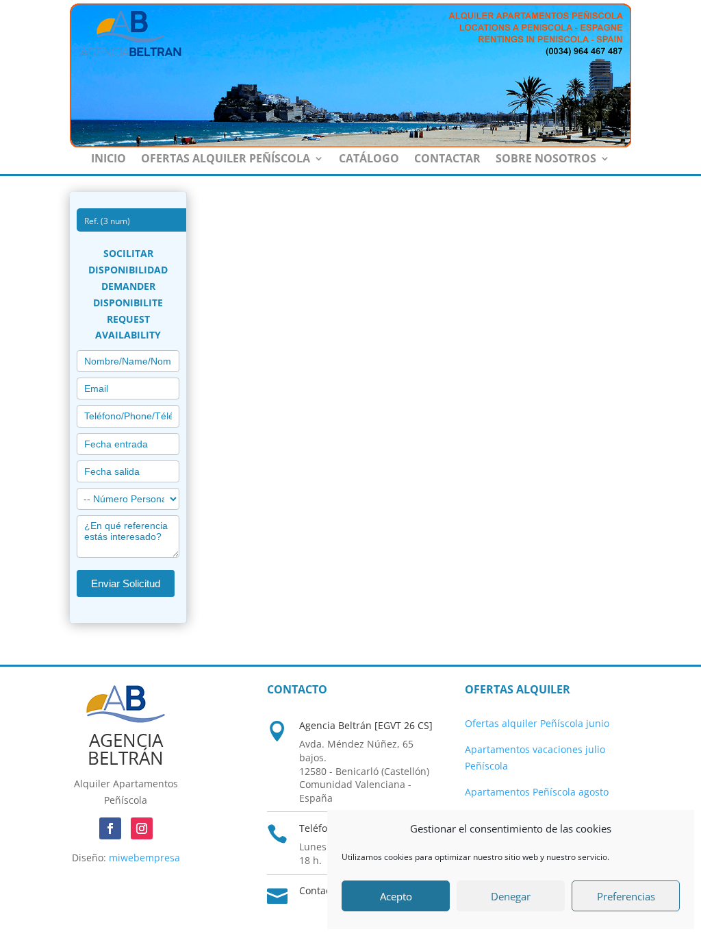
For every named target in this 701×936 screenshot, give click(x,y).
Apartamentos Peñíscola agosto (537, 791)
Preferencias (626, 896)
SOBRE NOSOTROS (546, 159)
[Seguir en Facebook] (110, 828)
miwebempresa (144, 857)
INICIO (108, 159)
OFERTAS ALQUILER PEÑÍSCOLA (225, 159)
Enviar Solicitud (125, 583)
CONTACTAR (447, 159)
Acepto (396, 896)
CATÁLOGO (369, 159)
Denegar (511, 896)
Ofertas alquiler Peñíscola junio (537, 723)
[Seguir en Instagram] (142, 828)
